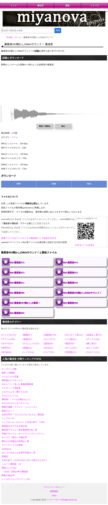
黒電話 (5, 456)
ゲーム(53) (71, 348)
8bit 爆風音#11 (17, 282)
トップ (13, 5)
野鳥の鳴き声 (8, 475)
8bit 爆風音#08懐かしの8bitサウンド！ (82, 293)
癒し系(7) (91, 343)
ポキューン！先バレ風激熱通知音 (17, 384)
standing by (6, 449)
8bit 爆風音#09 (17, 293)
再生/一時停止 (45, 126)
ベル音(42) (71, 339)
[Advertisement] (54, 87)
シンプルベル (8, 418)
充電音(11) (71, 352)
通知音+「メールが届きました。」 (18, 399)
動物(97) (27, 335)
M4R (54, 184)
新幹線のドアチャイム (12, 380)
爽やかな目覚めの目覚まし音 (15, 441)
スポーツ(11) (93, 352)
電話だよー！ (8, 411)
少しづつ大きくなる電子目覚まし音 (18, 452)
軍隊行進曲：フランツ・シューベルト (20, 407)
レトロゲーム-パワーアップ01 (16, 479)
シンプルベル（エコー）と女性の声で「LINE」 (24, 422)
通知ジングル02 (9, 468)
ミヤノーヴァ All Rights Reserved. (62, 500)
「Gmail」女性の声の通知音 (15, 472)
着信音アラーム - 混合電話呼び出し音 (19, 430)
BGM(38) (6, 352)
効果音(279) (50, 335)
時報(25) (27, 348)
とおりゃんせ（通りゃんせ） (15, 392)
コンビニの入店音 (10, 376)
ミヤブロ (94, 5)
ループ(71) (50, 339)
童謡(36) (48, 343)
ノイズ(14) (28, 352)
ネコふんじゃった (10, 395)
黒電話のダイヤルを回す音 (14, 426)
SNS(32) (48, 348)
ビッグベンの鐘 (9, 369)
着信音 (40, 5)
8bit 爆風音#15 (17, 262)
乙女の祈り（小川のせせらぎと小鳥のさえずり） (25, 460)
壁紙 (67, 5)
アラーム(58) (8, 339)
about (54, 495)
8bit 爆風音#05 (17, 313)
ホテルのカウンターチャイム (15, 403)
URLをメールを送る (84, 245)
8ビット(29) (92, 348)
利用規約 (54, 491)
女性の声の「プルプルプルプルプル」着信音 (23, 414)
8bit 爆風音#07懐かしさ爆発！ (25, 303)
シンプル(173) (8, 335)
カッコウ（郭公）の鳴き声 (14, 437)
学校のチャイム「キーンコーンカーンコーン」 (24, 433)
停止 (63, 126)
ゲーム (15, 137)
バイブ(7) (49, 352)
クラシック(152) (31, 343)
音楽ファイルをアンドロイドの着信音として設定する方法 (28, 238)
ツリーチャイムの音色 (12, 445)
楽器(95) (27, 339)
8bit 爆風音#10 (70, 282)
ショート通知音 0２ (12, 464)
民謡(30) (70, 343)
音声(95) (6, 348)
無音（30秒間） (9, 373)
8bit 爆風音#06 (70, 303)
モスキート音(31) (74, 335)
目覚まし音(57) (94, 335)
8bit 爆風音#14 (70, 262)
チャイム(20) (93, 339)
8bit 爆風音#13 (17, 272)
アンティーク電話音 (11, 388)
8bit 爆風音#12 (70, 272)
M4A (89, 184)
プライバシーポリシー (54, 487)
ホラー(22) (7, 343)
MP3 (19, 184)
